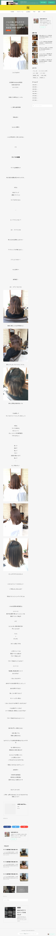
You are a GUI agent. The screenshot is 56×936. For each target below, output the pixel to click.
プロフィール (20, 11)
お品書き (28, 11)
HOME (12, 11)
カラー (35, 73)
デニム (35, 70)
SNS (44, 11)
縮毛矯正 (8, 30)
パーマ (42, 73)
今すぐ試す (43, 2)
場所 (39, 11)
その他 (43, 75)
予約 (34, 11)
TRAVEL (35, 77)
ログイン (51, 2)
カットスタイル (43, 70)
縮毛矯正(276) (5, 818)
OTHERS (42, 77)
